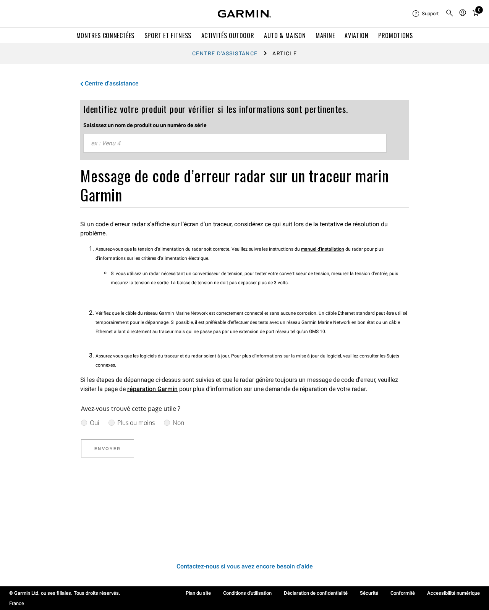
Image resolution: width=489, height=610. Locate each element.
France (16, 603)
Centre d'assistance (225, 53)
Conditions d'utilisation (247, 593)
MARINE (325, 35)
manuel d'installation (322, 249)
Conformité (402, 593)
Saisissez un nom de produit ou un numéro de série (145, 125)
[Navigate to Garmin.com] (244, 13)
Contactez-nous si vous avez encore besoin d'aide (244, 566)
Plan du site (198, 593)
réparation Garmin (152, 389)
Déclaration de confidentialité (316, 593)
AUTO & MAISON (285, 35)
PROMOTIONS (395, 35)
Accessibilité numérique (453, 593)
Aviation (356, 35)
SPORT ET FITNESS (167, 35)
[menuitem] (426, 13)
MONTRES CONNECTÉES (105, 35)
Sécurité (369, 593)
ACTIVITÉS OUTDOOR (227, 35)
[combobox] (235, 143)
